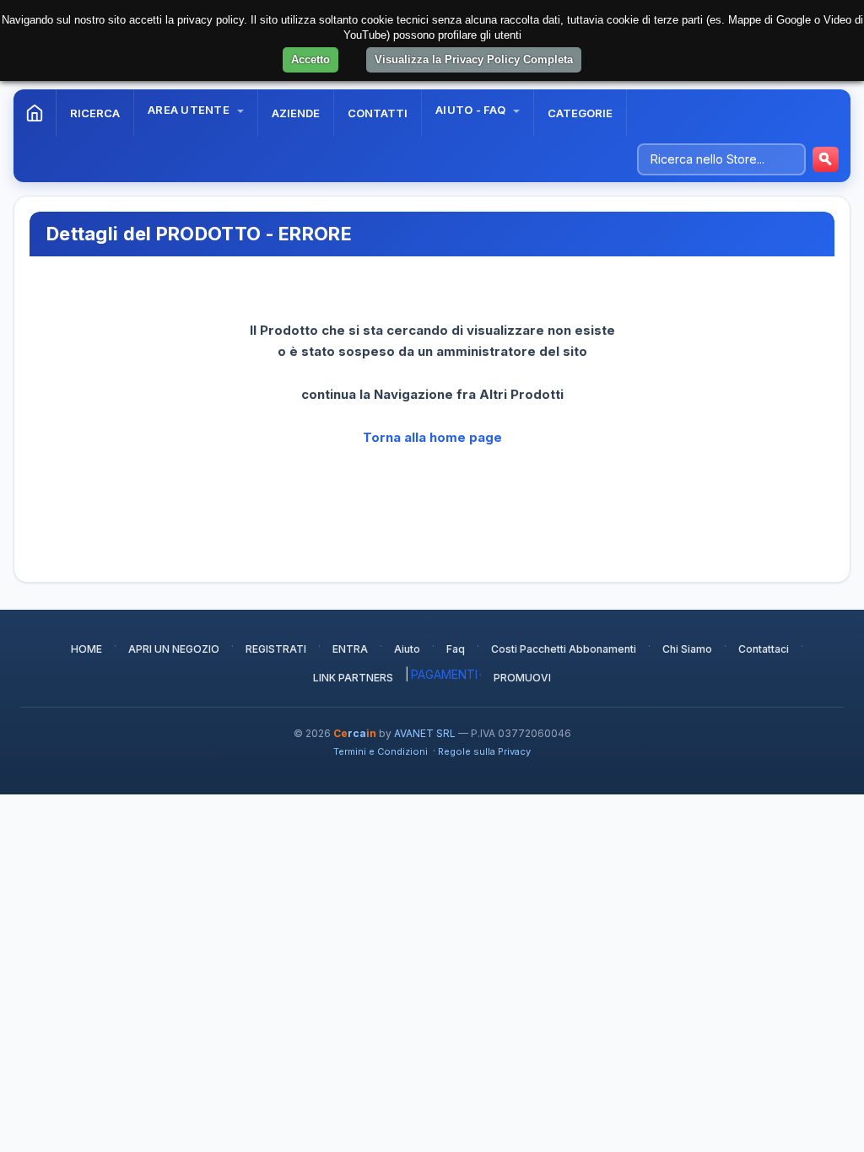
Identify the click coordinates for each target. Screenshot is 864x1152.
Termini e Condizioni (380, 751)
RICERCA (95, 113)
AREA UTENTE (190, 109)
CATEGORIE (580, 113)
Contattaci (763, 649)
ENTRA (350, 649)
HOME (86, 649)
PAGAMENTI (444, 674)
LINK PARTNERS (353, 677)
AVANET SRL (425, 733)
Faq (455, 649)
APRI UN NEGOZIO (173, 649)
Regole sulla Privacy (484, 751)
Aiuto (407, 649)
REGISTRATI (276, 649)
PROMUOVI (522, 677)
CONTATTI (378, 113)
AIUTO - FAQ (471, 109)
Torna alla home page (432, 437)
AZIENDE (296, 113)
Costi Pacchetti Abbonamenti (563, 649)
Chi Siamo (687, 649)
